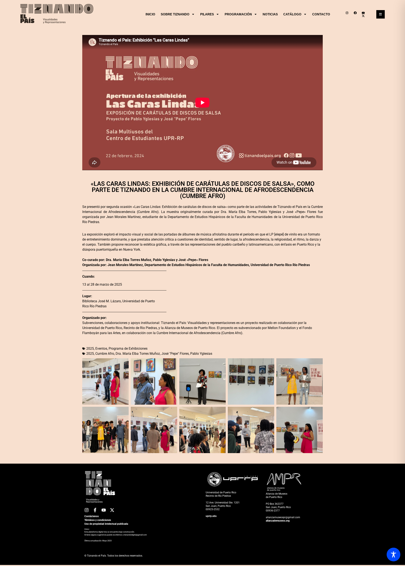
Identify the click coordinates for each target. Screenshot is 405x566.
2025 (90, 349)
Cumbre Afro (104, 354)
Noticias (270, 14)
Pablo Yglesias (201, 354)
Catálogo (292, 14)
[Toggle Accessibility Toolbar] (393, 554)
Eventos (101, 349)
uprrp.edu (211, 516)
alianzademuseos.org (278, 520)
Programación (238, 14)
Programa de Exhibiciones (128, 349)
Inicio (150, 14)
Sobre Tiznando (175, 14)
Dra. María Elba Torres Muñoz (138, 354)
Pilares (207, 14)
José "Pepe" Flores (175, 354)
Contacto (321, 14)
